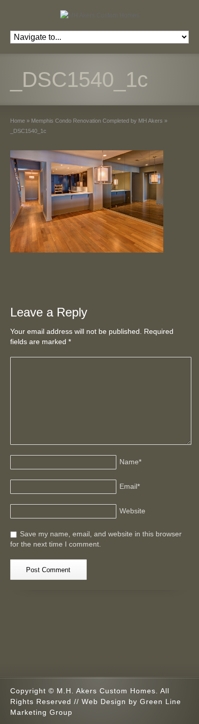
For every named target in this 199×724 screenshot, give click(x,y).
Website (132, 511)
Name (130, 462)
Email (129, 486)
